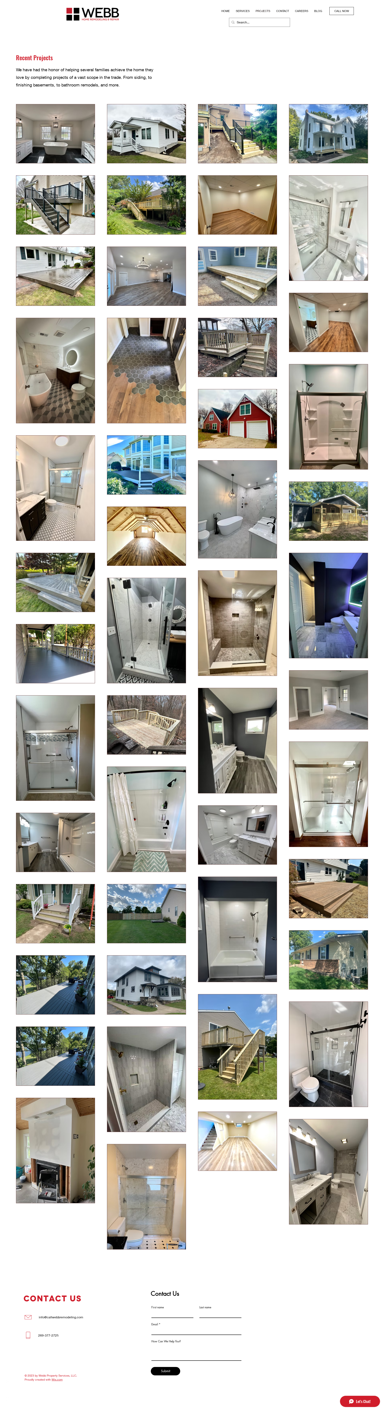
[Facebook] (8, 1382)
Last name (205, 1307)
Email (154, 1324)
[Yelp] (8, 1399)
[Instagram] (8, 1391)
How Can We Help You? (166, 1341)
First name (157, 1307)
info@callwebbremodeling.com (61, 1317)
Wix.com (57, 1379)
